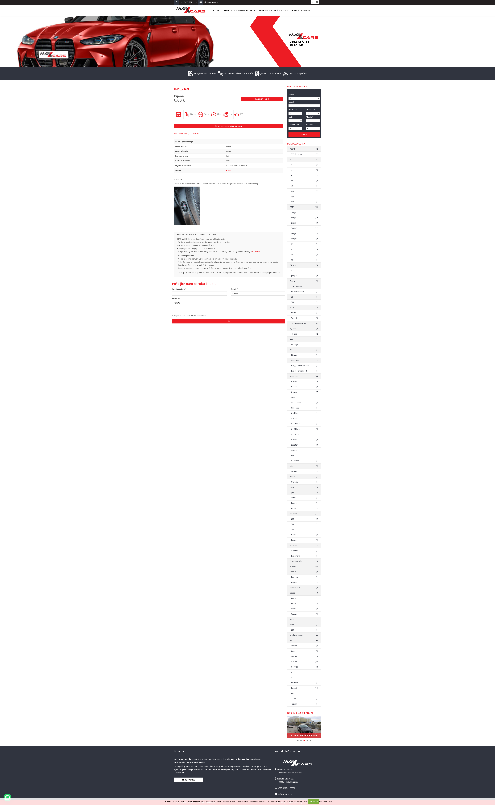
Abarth (304, 149)
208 (304, 519)
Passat (304, 688)
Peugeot (304, 513)
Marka (291, 94)
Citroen (304, 265)
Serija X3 (304, 238)
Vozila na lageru (304, 635)
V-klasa (304, 450)
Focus (304, 312)
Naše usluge (280, 10)
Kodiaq (304, 603)
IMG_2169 (181, 89)
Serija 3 (304, 217)
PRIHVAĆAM (313, 801)
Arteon (304, 645)
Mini (304, 466)
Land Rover (304, 360)
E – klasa (304, 413)
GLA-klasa (304, 423)
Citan (304, 397)
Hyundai (304, 328)
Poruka (175, 298)
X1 (304, 244)
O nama (225, 10)
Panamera (304, 556)
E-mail (233, 289)
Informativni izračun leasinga (229, 126)
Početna (215, 10)
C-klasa (304, 392)
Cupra (304, 281)
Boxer (304, 534)
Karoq (304, 598)
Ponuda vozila (239, 10)
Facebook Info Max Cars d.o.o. (313, 2)
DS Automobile (304, 286)
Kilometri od (293, 124)
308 (304, 524)
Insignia (304, 503)
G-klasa (304, 418)
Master (304, 582)
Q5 (304, 196)
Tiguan (304, 704)
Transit (304, 318)
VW (304, 640)
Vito (304, 455)
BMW (304, 207)
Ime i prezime (178, 289)
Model (291, 102)
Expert (304, 540)
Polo (304, 693)
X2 (304, 249)
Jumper (304, 275)
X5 (304, 254)
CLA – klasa (304, 402)
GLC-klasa (304, 429)
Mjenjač (309, 117)
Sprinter (304, 445)
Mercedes (304, 376)
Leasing (294, 10)
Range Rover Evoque (304, 365)
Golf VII (304, 661)
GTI (304, 677)
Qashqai (304, 482)
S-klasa (304, 439)
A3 (304, 164)
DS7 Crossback (304, 291)
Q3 (304, 191)
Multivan (304, 682)
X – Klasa (304, 460)
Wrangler (304, 344)
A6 (304, 180)
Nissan (304, 476)
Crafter (304, 656)
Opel (304, 492)
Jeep (304, 339)
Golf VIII (304, 667)
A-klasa (304, 381)
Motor (291, 117)
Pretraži (304, 134)
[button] (7, 797)
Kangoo (304, 577)
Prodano (304, 566)
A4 (304, 170)
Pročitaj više (188, 780)
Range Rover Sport (304, 371)
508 (304, 529)
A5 (304, 175)
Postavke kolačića (325, 801)
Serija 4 (304, 223)
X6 (304, 260)
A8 (304, 186)
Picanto (304, 355)
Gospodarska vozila (261, 10)
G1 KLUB (256, 251)
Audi (304, 159)
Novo (304, 487)
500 (304, 302)
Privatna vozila (304, 561)
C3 (304, 270)
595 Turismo (304, 154)
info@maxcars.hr (285, 794)
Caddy (304, 651)
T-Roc (304, 698)
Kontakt (305, 10)
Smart (304, 619)
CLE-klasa (304, 408)
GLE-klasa (304, 434)
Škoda (304, 593)
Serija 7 (304, 233)
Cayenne (304, 550)
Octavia (304, 608)
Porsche (304, 545)
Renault (304, 571)
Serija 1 (304, 212)
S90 (304, 630)
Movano (304, 508)
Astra (304, 497)
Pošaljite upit (262, 99)
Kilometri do (311, 124)
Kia (304, 349)
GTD (304, 672)
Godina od (292, 109)
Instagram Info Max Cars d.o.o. (317, 2)
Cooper (304, 471)
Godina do (310, 109)
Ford (304, 307)
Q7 (304, 201)
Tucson (304, 334)
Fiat (304, 297)
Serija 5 (304, 228)
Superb (304, 614)
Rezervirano (304, 587)
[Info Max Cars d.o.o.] (190, 8)
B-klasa (304, 386)
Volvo (304, 624)
